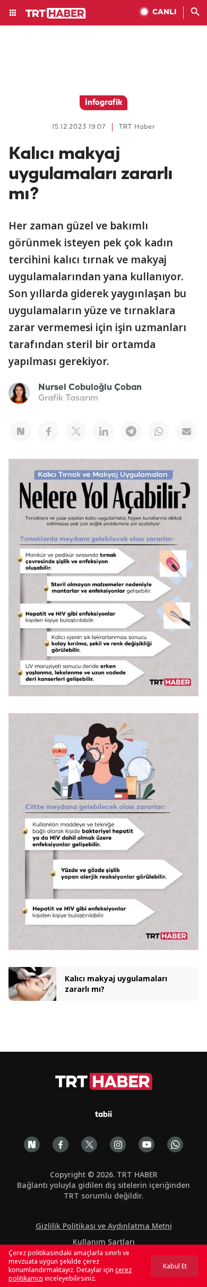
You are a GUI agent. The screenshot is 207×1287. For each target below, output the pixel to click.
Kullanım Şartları (104, 1242)
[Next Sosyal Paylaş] (20, 431)
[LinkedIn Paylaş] (103, 431)
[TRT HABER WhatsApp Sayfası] (175, 1144)
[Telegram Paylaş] (131, 431)
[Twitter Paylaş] (76, 431)
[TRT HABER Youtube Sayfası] (146, 1144)
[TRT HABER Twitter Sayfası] (89, 1144)
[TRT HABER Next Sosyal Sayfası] (32, 1144)
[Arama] (195, 12)
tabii (103, 1115)
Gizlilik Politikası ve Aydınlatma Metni (104, 1226)
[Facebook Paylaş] (48, 431)
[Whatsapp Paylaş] (158, 431)
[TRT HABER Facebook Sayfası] (60, 1144)
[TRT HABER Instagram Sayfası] (118, 1144)
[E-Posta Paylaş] (186, 431)
